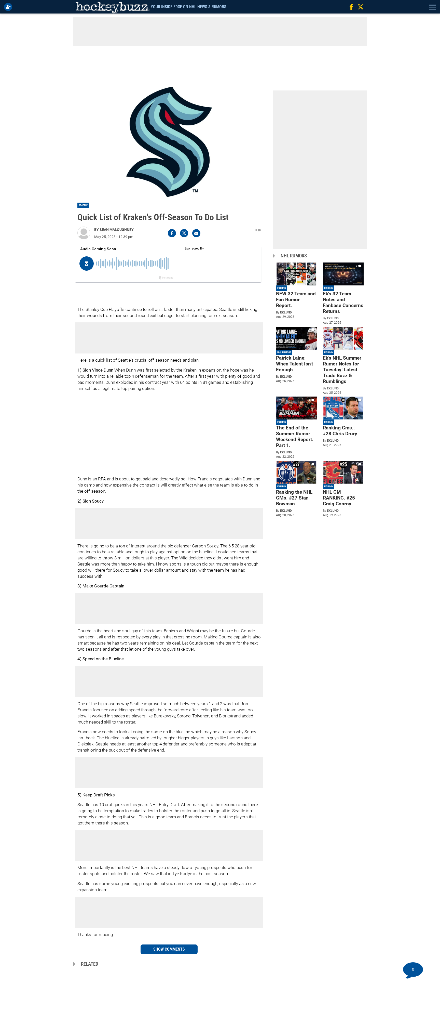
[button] (432, 6)
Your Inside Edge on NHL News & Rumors (188, 6)
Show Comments (169, 949)
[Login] (9, 7)
